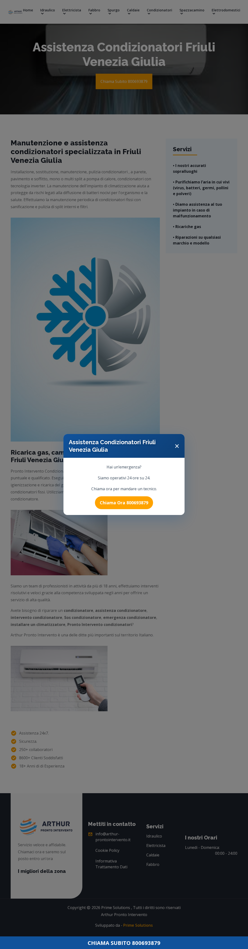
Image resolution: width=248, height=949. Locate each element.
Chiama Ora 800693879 (124, 503)
